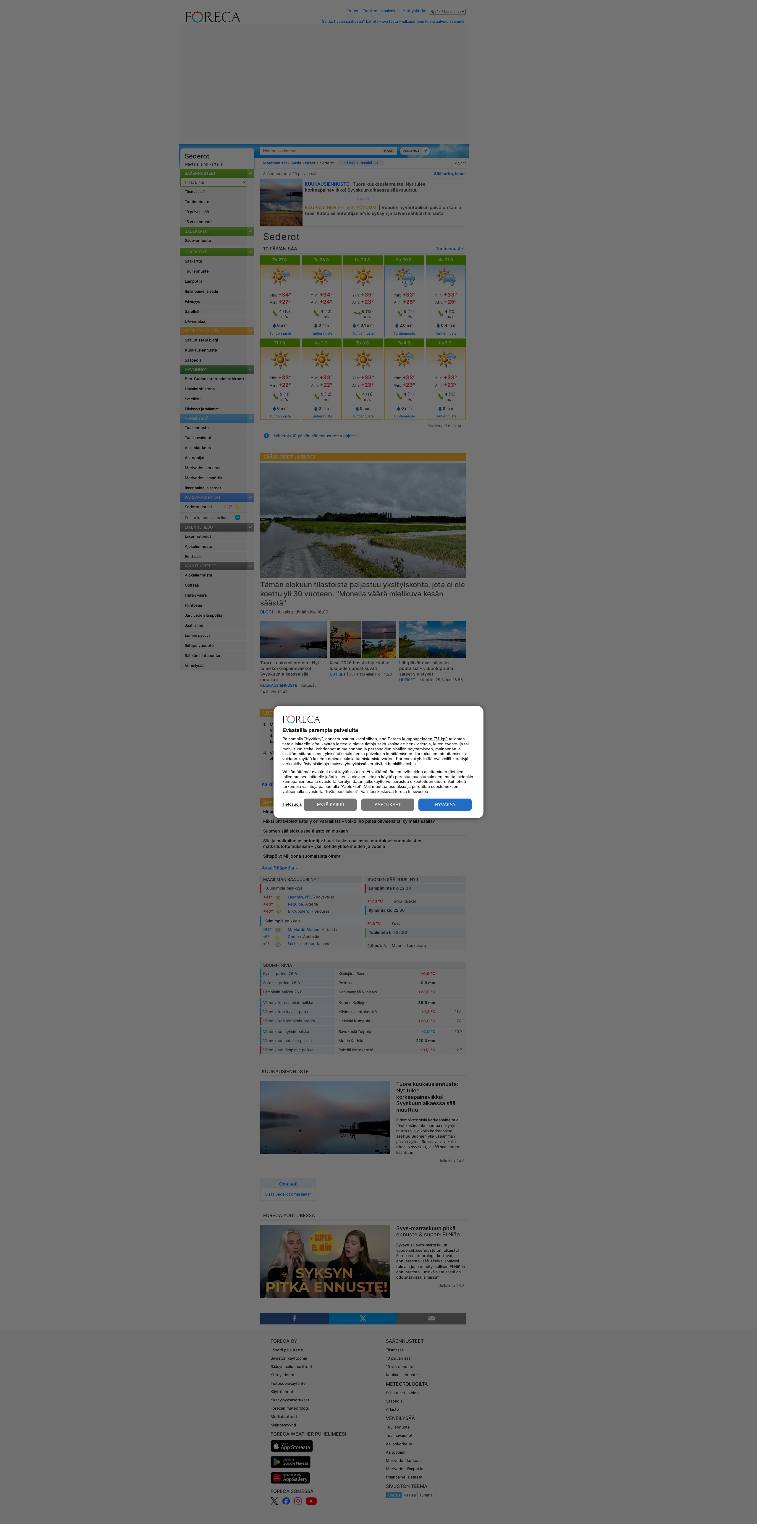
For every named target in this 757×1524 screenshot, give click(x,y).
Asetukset (388, 804)
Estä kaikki (330, 804)
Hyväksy (445, 804)
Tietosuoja (292, 804)
